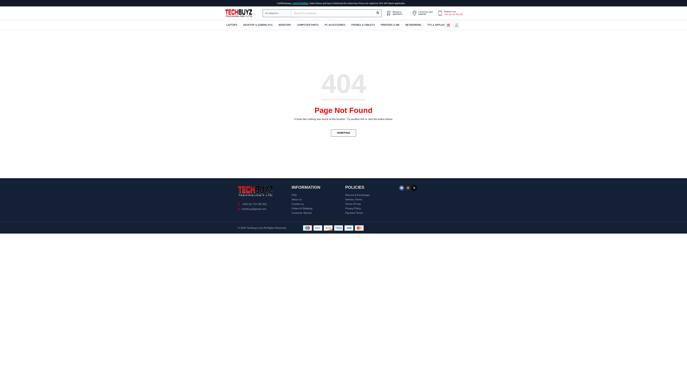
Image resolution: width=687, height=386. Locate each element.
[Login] (456, 25)
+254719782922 (300, 3)
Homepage (343, 133)
